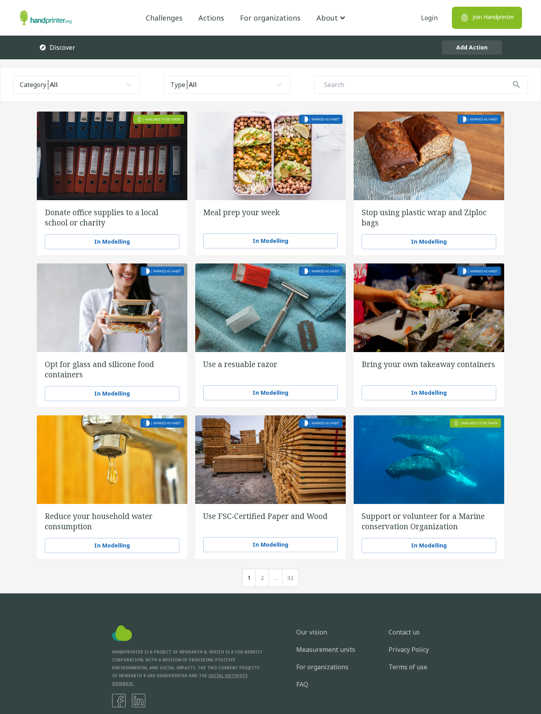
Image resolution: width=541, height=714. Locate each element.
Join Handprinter (493, 17)
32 (290, 577)
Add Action (472, 47)
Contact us (404, 632)
